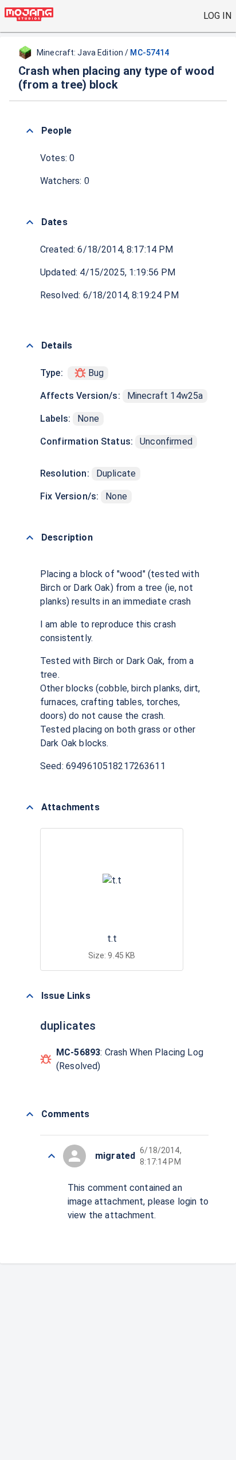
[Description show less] (29, 537)
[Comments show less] (29, 1114)
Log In (217, 15)
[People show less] (29, 130)
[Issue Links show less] (29, 996)
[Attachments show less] (29, 807)
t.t (112, 938)
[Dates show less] (29, 222)
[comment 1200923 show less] (51, 1156)
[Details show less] (29, 345)
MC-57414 (149, 52)
